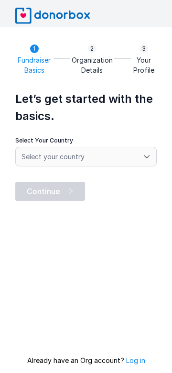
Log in (135, 360)
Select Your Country (44, 140)
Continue (43, 191)
